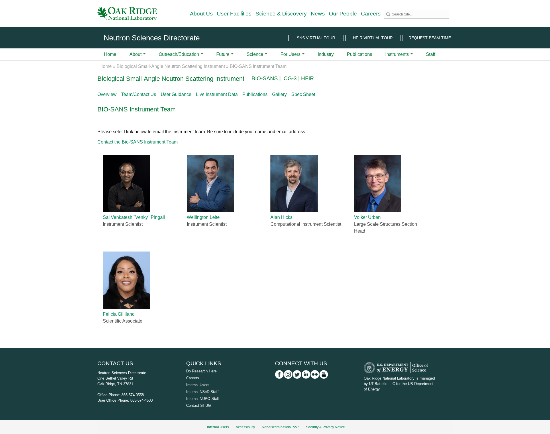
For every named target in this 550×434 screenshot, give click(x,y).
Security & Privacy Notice (325, 427)
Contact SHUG (198, 405)
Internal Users (197, 385)
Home (110, 54)
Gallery (279, 94)
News (318, 14)
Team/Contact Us (138, 94)
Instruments (397, 54)
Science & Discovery (281, 14)
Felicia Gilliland (119, 314)
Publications (359, 54)
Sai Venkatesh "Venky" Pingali (134, 217)
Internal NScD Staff (202, 392)
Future (223, 54)
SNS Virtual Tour (316, 38)
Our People (343, 14)
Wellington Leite (203, 217)
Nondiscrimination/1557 (280, 427)
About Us (201, 14)
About (136, 54)
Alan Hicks (281, 217)
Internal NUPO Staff (202, 398)
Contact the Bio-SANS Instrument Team (137, 142)
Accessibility (245, 427)
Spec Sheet (303, 94)
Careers (371, 14)
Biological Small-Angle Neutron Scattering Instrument (171, 66)
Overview (107, 94)
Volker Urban (367, 217)
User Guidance (176, 94)
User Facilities (234, 14)
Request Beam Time (429, 38)
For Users (291, 54)
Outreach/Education (179, 54)
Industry (326, 54)
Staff (430, 54)
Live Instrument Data (217, 94)
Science (255, 54)
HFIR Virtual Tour (373, 38)
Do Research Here (201, 371)
